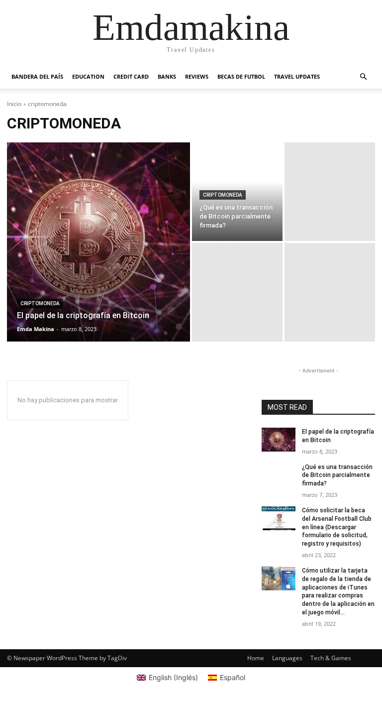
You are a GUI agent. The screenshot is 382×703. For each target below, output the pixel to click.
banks (167, 76)
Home (255, 658)
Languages (287, 658)
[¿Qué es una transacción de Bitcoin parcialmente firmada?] (278, 475)
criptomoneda (40, 303)
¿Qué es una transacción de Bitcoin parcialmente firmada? (337, 475)
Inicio (14, 104)
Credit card (131, 76)
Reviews (196, 76)
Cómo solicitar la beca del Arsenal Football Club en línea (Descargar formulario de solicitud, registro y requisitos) (337, 527)
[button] (363, 77)
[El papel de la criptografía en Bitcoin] (98, 242)
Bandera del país (37, 76)
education (88, 76)
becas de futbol (241, 76)
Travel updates (297, 76)
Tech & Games (330, 658)
